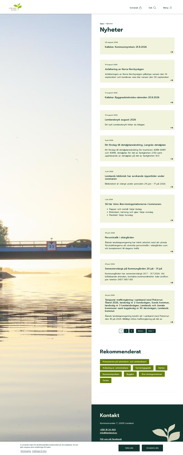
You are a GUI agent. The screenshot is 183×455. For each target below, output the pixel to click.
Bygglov (130, 374)
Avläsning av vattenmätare (115, 367)
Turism (106, 380)
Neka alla (129, 448)
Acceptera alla (152, 448)
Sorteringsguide (143, 367)
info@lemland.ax (108, 432)
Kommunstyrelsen (111, 374)
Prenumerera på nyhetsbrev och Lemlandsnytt (124, 361)
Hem (102, 23)
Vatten (161, 367)
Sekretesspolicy (26, 451)
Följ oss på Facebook (111, 439)
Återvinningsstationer (151, 374)
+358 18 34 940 (108, 429)
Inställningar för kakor (39, 451)
